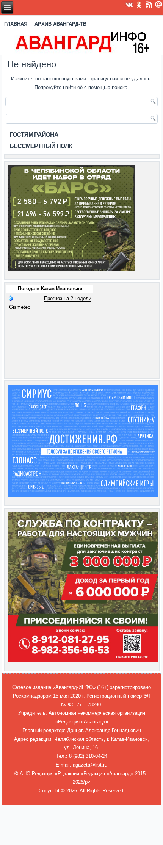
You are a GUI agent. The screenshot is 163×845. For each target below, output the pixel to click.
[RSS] (149, 4)
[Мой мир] (159, 4)
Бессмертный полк (40, 146)
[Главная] (81, 42)
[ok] (139, 4)
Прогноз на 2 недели (67, 298)
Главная (15, 24)
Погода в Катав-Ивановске (50, 288)
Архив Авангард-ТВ (60, 24)
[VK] (129, 4)
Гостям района (33, 134)
